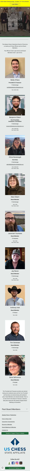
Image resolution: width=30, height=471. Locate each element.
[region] (15, 3)
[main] (15, 22)
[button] (1, 8)
